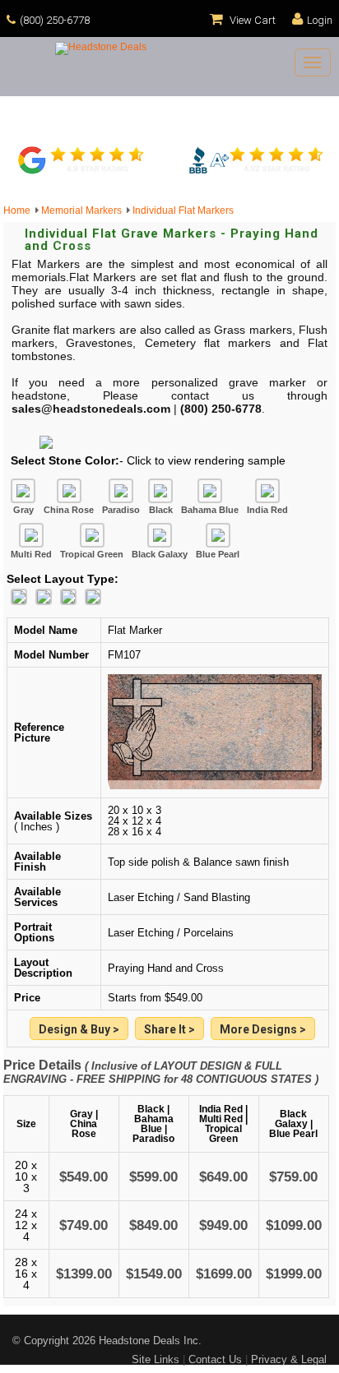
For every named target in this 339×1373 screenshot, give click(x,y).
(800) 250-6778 (55, 20)
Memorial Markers (84, 210)
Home (19, 210)
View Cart (251, 20)
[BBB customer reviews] (256, 172)
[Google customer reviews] (83, 172)
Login (319, 20)
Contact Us (215, 1359)
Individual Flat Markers (183, 210)
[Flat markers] (263, 1030)
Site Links (155, 1359)
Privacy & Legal (289, 1359)
